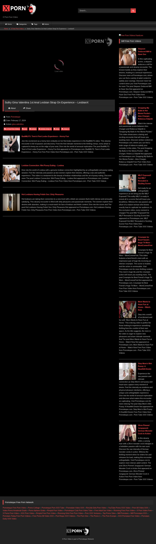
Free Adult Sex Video (103, 510)
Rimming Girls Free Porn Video (70, 513)
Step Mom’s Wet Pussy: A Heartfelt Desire (145, 366)
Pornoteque (15, 117)
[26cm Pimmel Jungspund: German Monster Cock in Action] (127, 441)
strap (57, 129)
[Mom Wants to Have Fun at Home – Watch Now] (127, 317)
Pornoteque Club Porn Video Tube (79, 510)
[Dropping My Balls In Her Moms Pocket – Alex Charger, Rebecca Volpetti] (127, 124)
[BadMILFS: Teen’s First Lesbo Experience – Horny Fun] (11, 152)
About (13, 108)
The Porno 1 (95, 516)
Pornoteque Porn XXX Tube (53, 508)
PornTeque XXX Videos (65, 516)
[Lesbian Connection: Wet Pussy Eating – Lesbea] (11, 181)
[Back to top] (148, 537)
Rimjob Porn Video (55, 510)
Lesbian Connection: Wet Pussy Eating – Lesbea (43, 165)
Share (28, 108)
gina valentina (18, 124)
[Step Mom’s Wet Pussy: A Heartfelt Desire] (127, 379)
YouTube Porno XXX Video (119, 508)
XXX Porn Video (27, 513)
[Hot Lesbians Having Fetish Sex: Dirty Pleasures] (11, 210)
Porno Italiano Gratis (37, 510)
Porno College (34, 508)
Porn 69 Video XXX (140, 508)
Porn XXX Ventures (93, 513)
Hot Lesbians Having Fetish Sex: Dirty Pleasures (43, 194)
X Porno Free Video (11, 513)
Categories (23, 24)
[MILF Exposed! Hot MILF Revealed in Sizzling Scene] (127, 191)
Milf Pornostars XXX (139, 513)
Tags (35, 24)
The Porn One (82, 516)
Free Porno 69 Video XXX (43, 516)
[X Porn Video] (20, 9)
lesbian (33, 129)
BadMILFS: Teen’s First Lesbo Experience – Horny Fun (45, 136)
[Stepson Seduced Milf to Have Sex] (127, 65)
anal (25, 129)
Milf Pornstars (123, 513)
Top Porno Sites (109, 513)
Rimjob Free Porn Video (46, 513)
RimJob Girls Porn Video (96, 508)
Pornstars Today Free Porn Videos (17, 516)
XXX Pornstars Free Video (129, 516)
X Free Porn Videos (17, 29)
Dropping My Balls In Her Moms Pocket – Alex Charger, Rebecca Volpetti (145, 113)
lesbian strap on (46, 129)
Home (9, 24)
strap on (66, 129)
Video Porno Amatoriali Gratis (15, 510)
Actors (46, 24)
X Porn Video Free (144, 510)
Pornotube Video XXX (75, 508)
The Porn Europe (109, 516)
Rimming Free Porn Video (124, 510)
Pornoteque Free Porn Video (14, 508)
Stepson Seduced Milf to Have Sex (144, 51)
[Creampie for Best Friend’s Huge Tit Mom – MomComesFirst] (127, 253)
